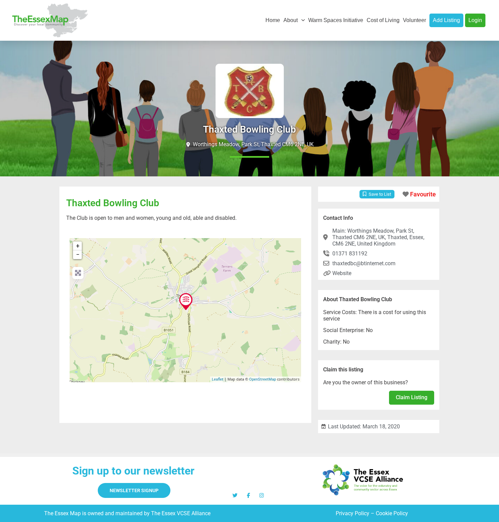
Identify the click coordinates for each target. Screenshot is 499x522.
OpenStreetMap (262, 379)
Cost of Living (383, 20)
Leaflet (217, 379)
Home (272, 20)
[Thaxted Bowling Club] (185, 301)
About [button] (290, 20)
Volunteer (414, 20)
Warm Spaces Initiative (335, 20)
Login (475, 20)
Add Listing (446, 20)
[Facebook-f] (248, 495)
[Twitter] (235, 495)
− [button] (77, 254)
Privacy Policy (352, 513)
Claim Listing (411, 397)
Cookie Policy (392, 513)
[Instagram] (261, 495)
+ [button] (77, 245)
